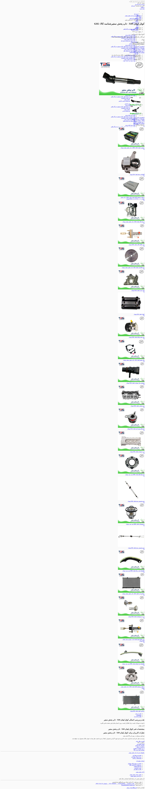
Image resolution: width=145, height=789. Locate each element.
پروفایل (142, 7)
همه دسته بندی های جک (129, 50)
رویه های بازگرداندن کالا (135, 765)
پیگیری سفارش (137, 769)
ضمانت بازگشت (138, 51)
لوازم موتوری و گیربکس (129, 46)
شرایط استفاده (137, 766)
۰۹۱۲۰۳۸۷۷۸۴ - (111, 783)
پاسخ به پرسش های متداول (134, 763)
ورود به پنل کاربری (139, 4)
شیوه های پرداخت (136, 758)
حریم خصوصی (137, 768)
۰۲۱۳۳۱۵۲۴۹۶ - (120, 783)
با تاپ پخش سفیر (140, 772)
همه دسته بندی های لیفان (129, 61)
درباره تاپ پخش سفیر (135, 776)
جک (137, 53)
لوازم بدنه (127, 35)
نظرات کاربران (137, 716)
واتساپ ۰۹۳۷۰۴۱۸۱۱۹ (101, 783)
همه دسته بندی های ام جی (128, 111)
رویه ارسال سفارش (136, 756)
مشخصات (138, 715)
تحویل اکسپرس (139, 46)
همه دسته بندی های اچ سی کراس (127, 101)
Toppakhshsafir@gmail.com (128, 785)
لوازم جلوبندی (131, 38)
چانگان (136, 21)
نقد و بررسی (138, 713)
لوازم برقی (132, 39)
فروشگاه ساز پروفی (132, 787)
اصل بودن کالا (139, 52)
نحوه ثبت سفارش (137, 755)
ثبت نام (133, 5)
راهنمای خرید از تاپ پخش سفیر (136, 752)
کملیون (137, 27)
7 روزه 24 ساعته (138, 48)
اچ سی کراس (128, 103)
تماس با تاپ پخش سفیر (135, 774)
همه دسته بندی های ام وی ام (128, 40)
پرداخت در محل (138, 49)
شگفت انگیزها (134, 29)
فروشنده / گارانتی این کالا (138, 44)
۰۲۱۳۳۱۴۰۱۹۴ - (129, 783)
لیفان (137, 16)
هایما (137, 25)
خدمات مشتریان (140, 761)
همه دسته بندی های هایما (129, 121)
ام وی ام (136, 14)
